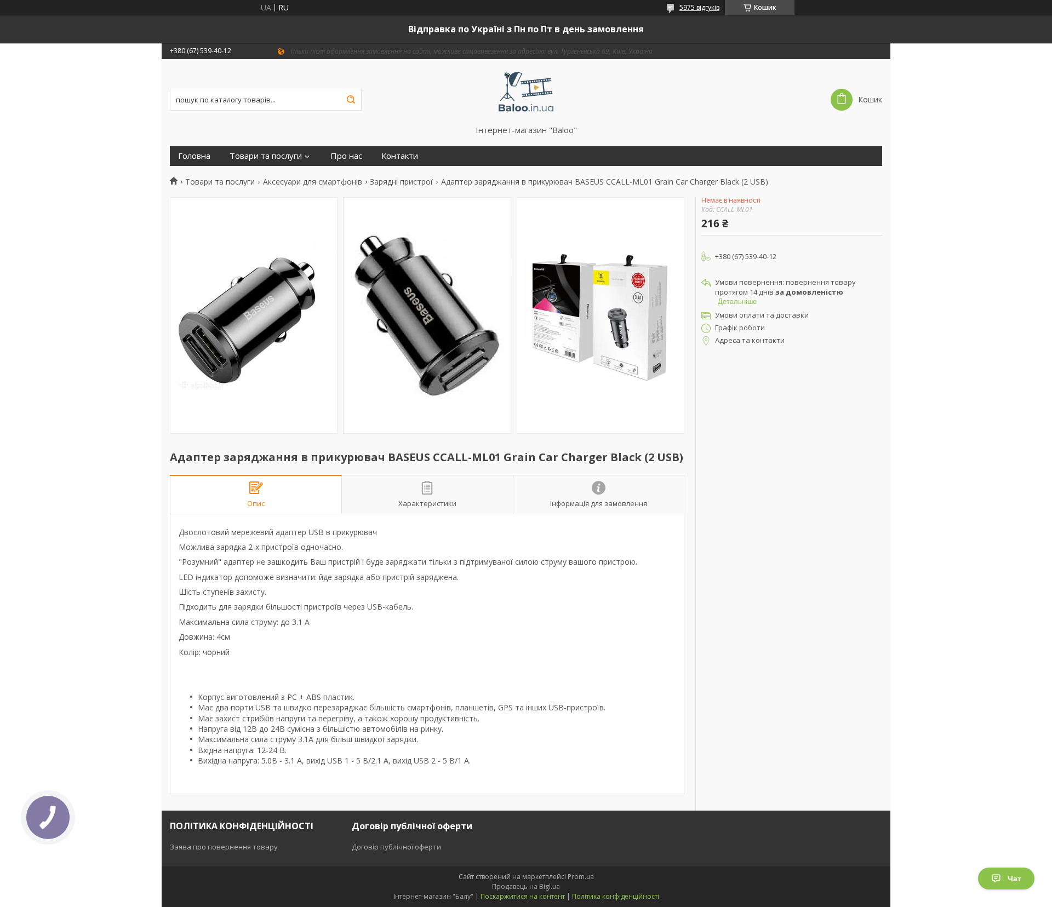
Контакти (399, 156)
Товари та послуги (266, 156)
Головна (194, 156)
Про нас (346, 156)
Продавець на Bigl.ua (526, 886)
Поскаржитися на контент (523, 896)
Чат (1014, 878)
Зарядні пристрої (401, 182)
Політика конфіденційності (615, 896)
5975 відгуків (699, 7)
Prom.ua (581, 876)
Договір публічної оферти (396, 847)
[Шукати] (351, 100)
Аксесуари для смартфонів (312, 182)
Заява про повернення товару (224, 847)
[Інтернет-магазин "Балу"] (526, 92)
